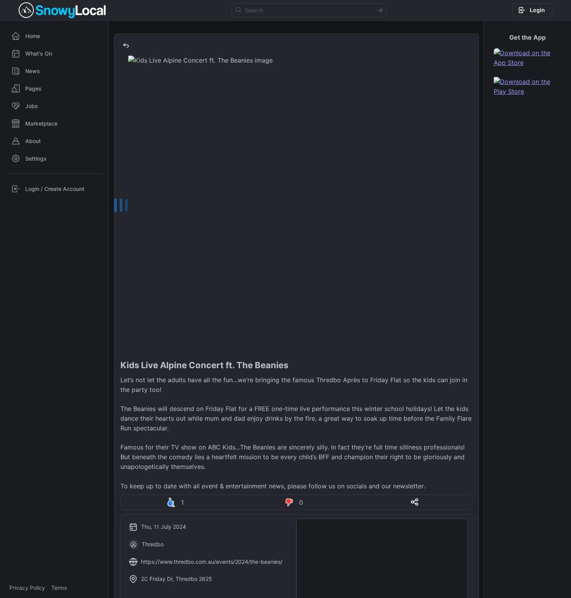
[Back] (125, 45)
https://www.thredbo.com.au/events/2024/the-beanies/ (211, 561)
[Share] (414, 502)
